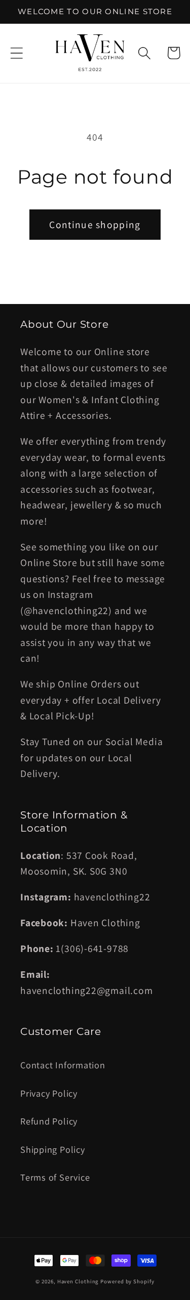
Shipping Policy (52, 1149)
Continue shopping (94, 224)
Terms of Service (55, 1177)
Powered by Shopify (127, 1281)
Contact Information (62, 1065)
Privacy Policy (49, 1093)
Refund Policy (49, 1121)
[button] (16, 52)
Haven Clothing (78, 1281)
